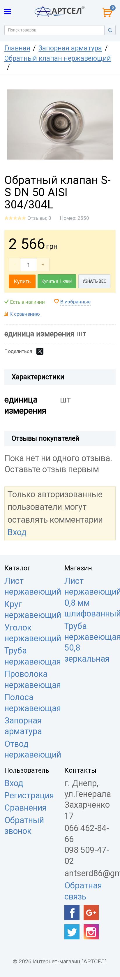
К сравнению (25, 314)
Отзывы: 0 (39, 218)
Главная (17, 48)
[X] (39, 351)
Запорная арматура (70, 48)
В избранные (75, 302)
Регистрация (29, 795)
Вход (17, 532)
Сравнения (25, 808)
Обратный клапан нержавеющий (57, 58)
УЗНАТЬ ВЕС (94, 281)
